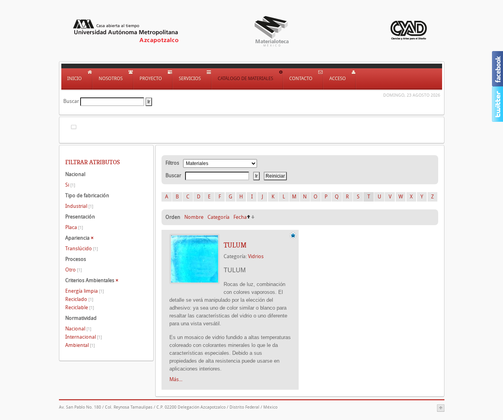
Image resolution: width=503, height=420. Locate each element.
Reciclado (79, 299)
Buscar (71, 101)
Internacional (83, 337)
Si (70, 185)
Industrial (79, 206)
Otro (73, 270)
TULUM (235, 245)
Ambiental (80, 345)
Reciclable (79, 307)
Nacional (78, 329)
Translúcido (81, 248)
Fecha (240, 217)
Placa (74, 227)
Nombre (194, 217)
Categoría (218, 217)
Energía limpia (84, 291)
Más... (175, 379)
